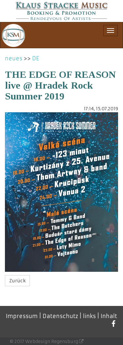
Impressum (22, 316)
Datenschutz (60, 316)
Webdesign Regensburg (52, 341)
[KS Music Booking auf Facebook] (113, 324)
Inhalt (109, 316)
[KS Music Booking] (61, 11)
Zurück (17, 281)
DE (35, 58)
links (89, 316)
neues (13, 58)
